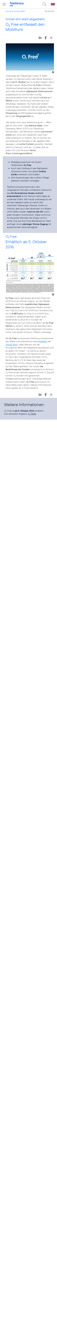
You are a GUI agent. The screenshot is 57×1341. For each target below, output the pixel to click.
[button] (40, 37)
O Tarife (32, 413)
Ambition (43, 341)
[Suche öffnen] (44, 4)
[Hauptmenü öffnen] (4, 4)
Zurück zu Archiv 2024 (15, 11)
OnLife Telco (12, 344)
